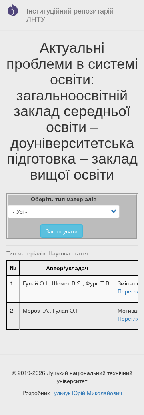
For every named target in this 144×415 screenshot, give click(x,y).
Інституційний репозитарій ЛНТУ (70, 14)
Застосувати (62, 231)
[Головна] (12, 10)
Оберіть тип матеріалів (64, 199)
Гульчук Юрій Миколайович (86, 393)
